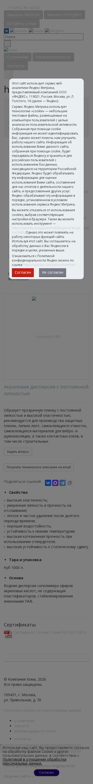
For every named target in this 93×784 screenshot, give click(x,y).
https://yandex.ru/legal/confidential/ (49, 265)
